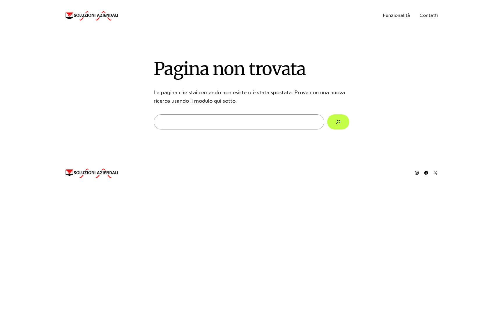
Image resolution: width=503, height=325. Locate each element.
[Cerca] (338, 121)
